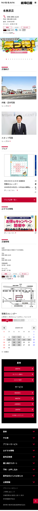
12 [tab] (29, 59)
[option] (19, 172)
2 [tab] (8, 59)
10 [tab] (25, 59)
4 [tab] (13, 59)
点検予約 (17, 409)
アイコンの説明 (8, 33)
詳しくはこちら (9, 190)
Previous (1, 46)
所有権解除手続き (9, 499)
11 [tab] (27, 59)
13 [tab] (32, 59)
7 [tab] (19, 59)
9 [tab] (23, 59)
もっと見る (5, 106)
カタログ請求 (18, 380)
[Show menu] (35, 2)
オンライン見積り (18, 374)
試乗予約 (17, 369)
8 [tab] (21, 59)
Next (37, 46)
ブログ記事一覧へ (10, 200)
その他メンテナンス (17, 415)
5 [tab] (15, 59)
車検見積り (18, 393)
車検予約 (17, 398)
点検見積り (18, 404)
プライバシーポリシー (10, 488)
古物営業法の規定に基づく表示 (13, 495)
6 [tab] (17, 59)
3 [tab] (11, 59)
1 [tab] (6, 59)
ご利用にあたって (9, 492)
